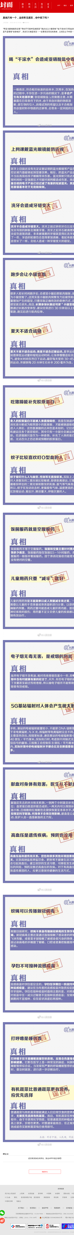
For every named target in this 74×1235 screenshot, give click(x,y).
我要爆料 (57, 1208)
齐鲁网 (64, 1197)
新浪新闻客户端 (26, 1197)
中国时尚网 (9, 1201)
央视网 (57, 1193)
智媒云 (18, 1201)
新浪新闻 (37, 1197)
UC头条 (7, 1197)
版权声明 (45, 1208)
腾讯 (15, 1197)
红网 (72, 1197)
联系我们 (33, 1208)
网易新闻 (47, 1197)
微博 (71, 5)
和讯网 (56, 1197)
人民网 (22, 1193)
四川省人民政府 (10, 1193)
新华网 (40, 1193)
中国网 (49, 1193)
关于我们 (21, 1208)
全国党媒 (31, 1193)
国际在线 (66, 1193)
